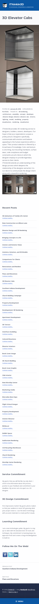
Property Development (10, 303)
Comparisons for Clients (11, 259)
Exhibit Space (7, 433)
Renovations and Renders (11, 267)
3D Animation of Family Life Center (15, 216)
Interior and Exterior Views (12, 245)
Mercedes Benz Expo (9, 397)
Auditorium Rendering (10, 440)
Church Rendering (8, 455)
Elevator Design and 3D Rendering (14, 230)
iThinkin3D (16, 4)
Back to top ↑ (13, 592)
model (11, 119)
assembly (15, 114)
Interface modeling (9, 332)
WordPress (31, 590)
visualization (24, 122)
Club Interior (6, 375)
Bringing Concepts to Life (11, 238)
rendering (15, 122)
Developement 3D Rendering (12, 310)
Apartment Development (11, 317)
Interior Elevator (8, 419)
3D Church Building (9, 361)
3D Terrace (6, 325)
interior (32, 117)
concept (22, 114)
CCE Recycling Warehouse (11, 448)
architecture (7, 114)
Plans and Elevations (9, 274)
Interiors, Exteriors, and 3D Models (15, 252)
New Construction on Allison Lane (14, 223)
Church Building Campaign (11, 296)
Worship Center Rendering (11, 462)
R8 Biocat (5, 426)
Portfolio (5, 112)
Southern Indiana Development (13, 288)
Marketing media (8, 390)
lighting (5, 119)
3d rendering (23, 112)
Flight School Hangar (10, 404)
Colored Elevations (9, 339)
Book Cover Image (9, 353)
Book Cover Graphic (9, 368)
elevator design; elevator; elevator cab (16, 117)
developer (30, 114)
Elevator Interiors (8, 346)
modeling (18, 119)
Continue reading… (7, 218)
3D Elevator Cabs (8, 281)
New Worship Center (9, 382)
